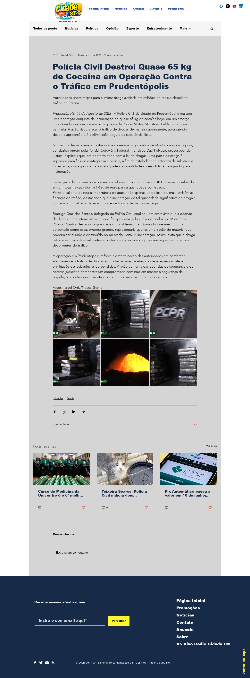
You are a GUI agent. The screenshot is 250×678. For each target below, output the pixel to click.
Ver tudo (211, 446)
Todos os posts (45, 28)
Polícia (70, 398)
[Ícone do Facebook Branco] (35, 662)
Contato (184, 622)
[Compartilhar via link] (83, 412)
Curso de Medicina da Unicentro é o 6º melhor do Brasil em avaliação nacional (60, 493)
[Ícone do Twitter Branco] (41, 662)
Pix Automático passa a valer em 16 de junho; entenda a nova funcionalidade (187, 493)
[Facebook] (221, 6)
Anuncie (185, 629)
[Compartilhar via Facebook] (54, 412)
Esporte (132, 28)
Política (92, 28)
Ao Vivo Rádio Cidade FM (196, 644)
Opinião (112, 28)
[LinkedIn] (241, 6)
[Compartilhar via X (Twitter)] (64, 412)
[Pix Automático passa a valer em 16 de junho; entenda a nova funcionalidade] (188, 469)
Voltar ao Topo (244, 662)
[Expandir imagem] (76, 314)
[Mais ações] (195, 55)
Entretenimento (159, 28)
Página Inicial (190, 600)
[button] (212, 28)
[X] (228, 6)
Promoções (188, 608)
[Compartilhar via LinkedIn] (74, 412)
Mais (183, 28)
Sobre (182, 637)
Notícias (71, 28)
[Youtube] (234, 6)
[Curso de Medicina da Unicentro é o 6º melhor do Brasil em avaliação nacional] (61, 469)
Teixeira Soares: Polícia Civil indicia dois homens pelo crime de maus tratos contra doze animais (125, 493)
